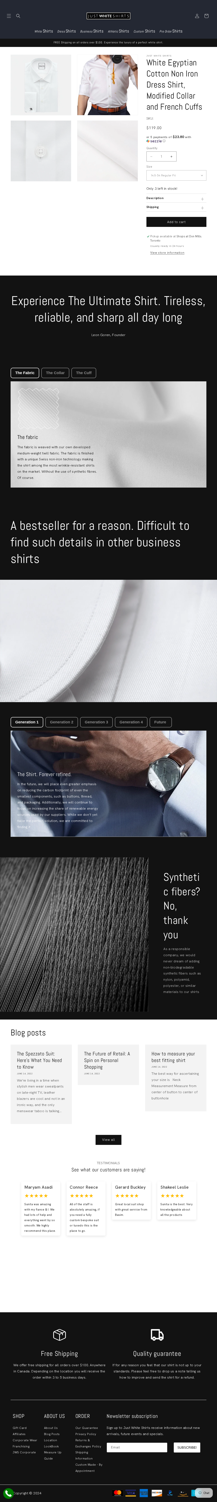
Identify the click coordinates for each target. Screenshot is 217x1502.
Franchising (21, 1446)
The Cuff (84, 373)
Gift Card (19, 1428)
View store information (167, 253)
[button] (9, 16)
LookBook (51, 1446)
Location (50, 1440)
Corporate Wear (25, 1440)
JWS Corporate (24, 1452)
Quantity (152, 148)
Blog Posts (52, 1434)
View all (108, 1140)
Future (160, 722)
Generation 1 (27, 722)
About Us (51, 1428)
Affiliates (19, 1434)
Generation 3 (96, 722)
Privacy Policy (85, 1434)
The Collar (55, 373)
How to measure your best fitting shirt (173, 1057)
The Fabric (25, 373)
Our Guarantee (86, 1428)
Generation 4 (131, 722)
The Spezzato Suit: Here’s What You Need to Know (39, 1060)
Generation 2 (61, 722)
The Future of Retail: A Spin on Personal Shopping (107, 1060)
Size (149, 166)
